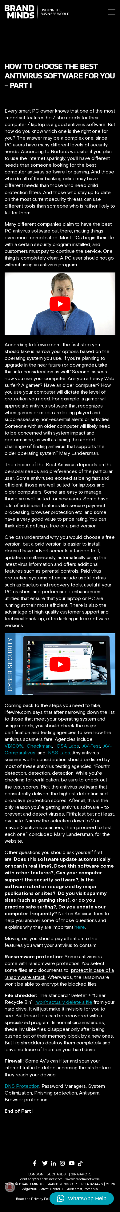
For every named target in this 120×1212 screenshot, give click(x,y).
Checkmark (39, 746)
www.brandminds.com (83, 1179)
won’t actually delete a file (64, 1002)
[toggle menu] (111, 12)
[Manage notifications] (10, 1187)
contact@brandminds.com (42, 1179)
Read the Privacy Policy (35, 1199)
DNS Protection (22, 1086)
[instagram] (64, 1163)
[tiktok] (82, 1163)
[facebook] (37, 1163)
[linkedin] (55, 1163)
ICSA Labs (67, 746)
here (79, 927)
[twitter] (46, 1163)
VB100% (14, 746)
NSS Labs (59, 752)
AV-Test (91, 746)
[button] (82, 1198)
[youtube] (73, 1163)
